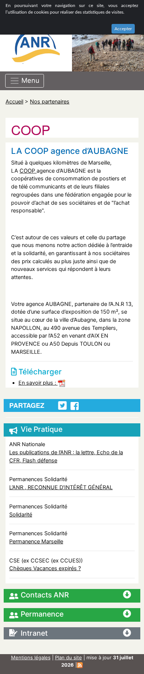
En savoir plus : (38, 383)
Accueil (14, 101)
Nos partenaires (49, 101)
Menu (30, 80)
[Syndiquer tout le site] (80, 665)
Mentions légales (31, 657)
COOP (28, 170)
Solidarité (20, 514)
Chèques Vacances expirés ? (45, 568)
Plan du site (68, 657)
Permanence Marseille (36, 541)
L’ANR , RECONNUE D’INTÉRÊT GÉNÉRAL (61, 487)
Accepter (123, 29)
